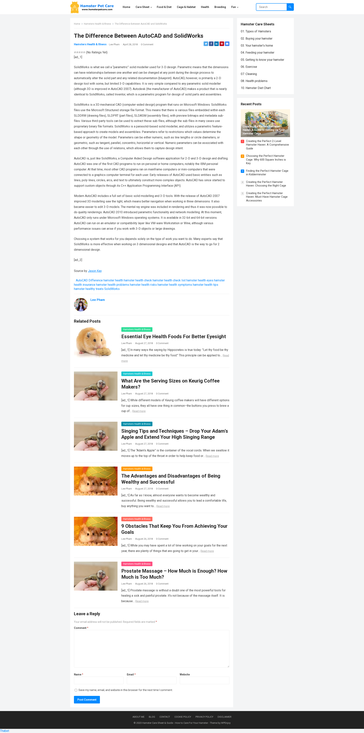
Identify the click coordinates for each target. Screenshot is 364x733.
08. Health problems (254, 81)
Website (185, 674)
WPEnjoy (226, 722)
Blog (152, 716)
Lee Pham (114, 44)
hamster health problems (112, 284)
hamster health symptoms (175, 284)
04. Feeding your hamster (257, 52)
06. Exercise (249, 67)
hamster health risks (143, 284)
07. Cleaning (249, 74)
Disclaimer (224, 716)
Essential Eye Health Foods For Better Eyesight (173, 336)
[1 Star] (75, 52)
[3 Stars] (79, 52)
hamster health (113, 280)
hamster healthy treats (89, 289)
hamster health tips (205, 284)
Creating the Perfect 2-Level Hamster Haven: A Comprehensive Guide (267, 144)
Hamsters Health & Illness (97, 24)
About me (138, 716)
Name (78, 674)
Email (131, 674)
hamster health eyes (199, 280)
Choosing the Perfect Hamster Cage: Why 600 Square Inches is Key (266, 159)
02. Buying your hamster (256, 38)
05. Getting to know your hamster (262, 60)
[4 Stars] (82, 52)
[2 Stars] (77, 52)
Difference (96, 280)
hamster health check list (169, 280)
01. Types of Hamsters (256, 31)
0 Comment (147, 44)
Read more (139, 411)
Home (77, 24)
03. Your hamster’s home (257, 45)
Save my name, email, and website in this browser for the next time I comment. (125, 690)
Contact (164, 716)
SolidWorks (112, 289)
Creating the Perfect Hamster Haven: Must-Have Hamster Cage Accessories (267, 196)
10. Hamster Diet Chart (256, 88)
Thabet (4, 731)
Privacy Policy (204, 716)
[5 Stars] (84, 52)
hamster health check (138, 280)
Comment (81, 627)
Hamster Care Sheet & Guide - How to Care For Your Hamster (175, 722)
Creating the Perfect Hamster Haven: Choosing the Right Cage (266, 183)
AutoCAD (82, 280)
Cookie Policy (182, 716)
